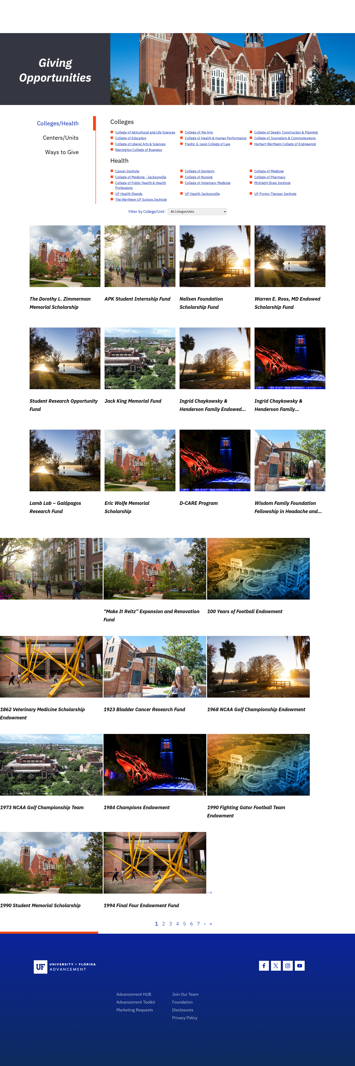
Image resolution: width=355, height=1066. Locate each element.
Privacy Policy (184, 1017)
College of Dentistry (200, 171)
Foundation (182, 1002)
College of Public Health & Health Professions (140, 185)
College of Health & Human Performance (216, 138)
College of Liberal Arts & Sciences (140, 144)
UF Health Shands (128, 194)
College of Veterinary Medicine (208, 183)
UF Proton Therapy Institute (275, 194)
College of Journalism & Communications (285, 138)
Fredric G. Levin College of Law (207, 144)
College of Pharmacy (270, 177)
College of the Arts (199, 132)
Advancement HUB (133, 994)
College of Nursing (199, 177)
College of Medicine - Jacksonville (140, 177)
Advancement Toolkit (135, 1002)
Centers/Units (61, 137)
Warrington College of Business (138, 150)
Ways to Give (62, 152)
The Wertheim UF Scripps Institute (141, 199)
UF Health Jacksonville (202, 194)
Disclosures (182, 1010)
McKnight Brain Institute (272, 183)
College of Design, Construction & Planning (286, 132)
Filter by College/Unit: (147, 211)
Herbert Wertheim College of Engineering (285, 144)
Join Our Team (185, 994)
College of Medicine (269, 171)
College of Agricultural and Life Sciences (145, 132)
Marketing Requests (134, 1010)
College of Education (130, 138)
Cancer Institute (127, 171)
